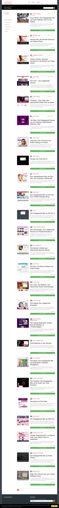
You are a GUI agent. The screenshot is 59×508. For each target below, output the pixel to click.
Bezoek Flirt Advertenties (43, 240)
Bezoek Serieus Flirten (42, 71)
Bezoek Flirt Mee (42, 132)
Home (29, 2)
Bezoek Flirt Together (42, 393)
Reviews (38, 2)
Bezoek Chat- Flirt (43, 168)
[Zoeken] (54, 8)
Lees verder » (52, 28)
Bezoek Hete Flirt (42, 427)
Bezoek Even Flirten (42, 30)
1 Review (32, 98)
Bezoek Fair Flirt (42, 205)
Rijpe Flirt (6, 31)
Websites (33, 2)
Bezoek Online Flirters (42, 466)
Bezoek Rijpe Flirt (43, 484)
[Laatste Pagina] (23, 490)
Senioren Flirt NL (7, 22)
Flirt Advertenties (7, 26)
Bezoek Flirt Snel (42, 91)
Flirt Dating (7, 13)
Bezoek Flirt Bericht (42, 258)
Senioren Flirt (7, 24)
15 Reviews (32, 15)
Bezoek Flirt (43, 221)
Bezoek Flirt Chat (42, 295)
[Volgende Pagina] (21, 490)
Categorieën (9, 6)
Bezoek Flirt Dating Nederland (43, 335)
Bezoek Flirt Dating (43, 313)
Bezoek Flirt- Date (43, 411)
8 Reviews (32, 37)
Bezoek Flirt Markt (43, 373)
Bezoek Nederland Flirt (42, 447)
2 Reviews (32, 78)
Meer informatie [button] (19, 506)
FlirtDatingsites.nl (8, 2)
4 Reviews (32, 56)
